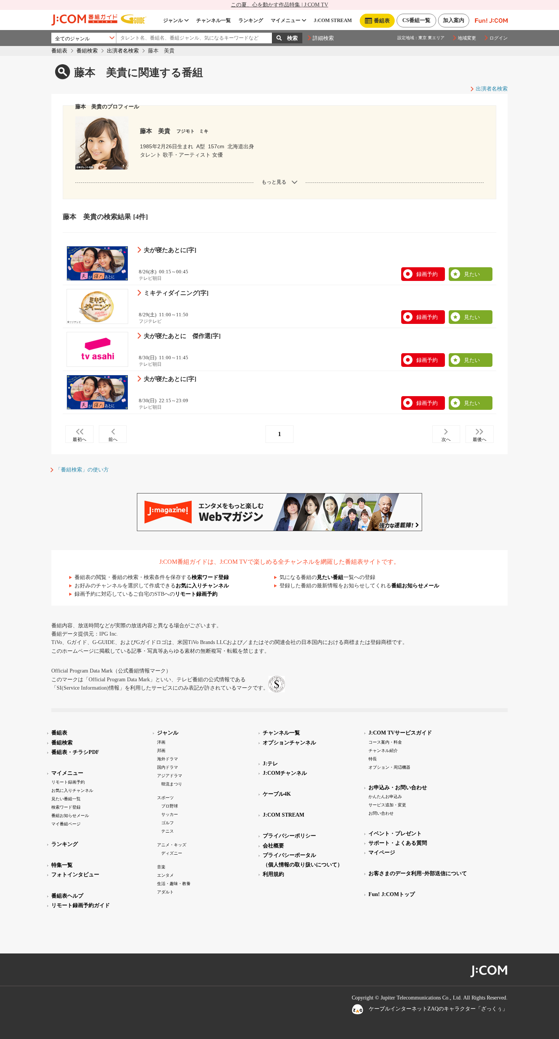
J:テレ (270, 763)
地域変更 (467, 38)
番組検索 (87, 51)
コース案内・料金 (385, 742)
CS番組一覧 (416, 20)
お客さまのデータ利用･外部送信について (417, 873)
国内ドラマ (167, 767)
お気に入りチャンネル (202, 586)
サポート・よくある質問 (397, 843)
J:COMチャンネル (285, 773)
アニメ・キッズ (171, 844)
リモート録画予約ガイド (80, 905)
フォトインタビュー (75, 874)
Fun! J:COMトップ (391, 894)
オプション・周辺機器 (389, 767)
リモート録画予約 (196, 594)
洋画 (161, 742)
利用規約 (273, 874)
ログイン (498, 38)
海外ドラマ (167, 759)
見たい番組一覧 (66, 798)
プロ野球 (169, 806)
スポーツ (165, 797)
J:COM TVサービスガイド (400, 733)
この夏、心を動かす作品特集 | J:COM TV (279, 5)
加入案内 (453, 20)
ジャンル (173, 20)
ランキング (250, 20)
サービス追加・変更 (387, 805)
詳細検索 (323, 38)
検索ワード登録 (210, 577)
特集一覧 (62, 865)
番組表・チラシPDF (75, 752)
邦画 (161, 750)
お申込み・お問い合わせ (397, 787)
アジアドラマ (169, 775)
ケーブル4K (277, 794)
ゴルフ (167, 822)
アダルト (165, 892)
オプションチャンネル (289, 743)
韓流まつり (171, 784)
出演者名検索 (123, 51)
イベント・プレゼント (395, 833)
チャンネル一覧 (213, 20)
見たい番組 (330, 577)
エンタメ (165, 875)
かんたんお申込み (385, 796)
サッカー (169, 814)
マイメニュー (285, 20)
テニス (167, 831)
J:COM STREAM (333, 20)
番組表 (59, 51)
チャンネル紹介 (383, 750)
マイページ (381, 852)
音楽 (161, 867)
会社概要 (273, 846)
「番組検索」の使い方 (82, 470)
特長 (372, 759)
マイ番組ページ (66, 824)
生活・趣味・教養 (174, 883)
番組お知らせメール (415, 586)
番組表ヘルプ (67, 896)
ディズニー (171, 853)
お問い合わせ (381, 813)
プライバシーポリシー (289, 836)
